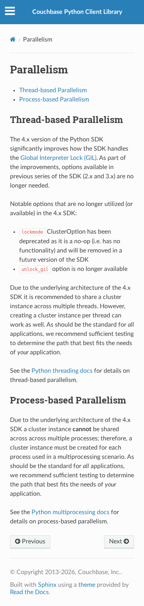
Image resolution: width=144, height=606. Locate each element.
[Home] (13, 39)
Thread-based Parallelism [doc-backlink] (66, 119)
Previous (32, 541)
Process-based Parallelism (54, 99)
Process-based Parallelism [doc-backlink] (68, 400)
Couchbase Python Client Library (77, 12)
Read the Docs (29, 592)
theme (86, 585)
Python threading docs (62, 371)
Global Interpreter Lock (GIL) (58, 158)
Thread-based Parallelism (53, 90)
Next (116, 541)
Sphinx (47, 585)
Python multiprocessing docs (70, 512)
